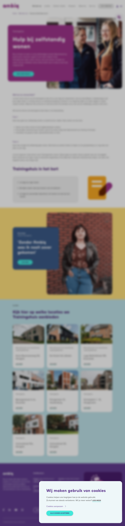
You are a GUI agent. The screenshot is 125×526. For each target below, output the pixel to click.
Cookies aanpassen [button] (54, 506)
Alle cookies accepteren (59, 513)
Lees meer (96, 500)
